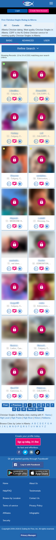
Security (6, 520)
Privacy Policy (35, 505)
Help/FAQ (7, 491)
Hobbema (46, 418)
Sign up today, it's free (28, 441)
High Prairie (16, 418)
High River (28, 418)
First (5, 405)
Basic (9, 40)
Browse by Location (12, 498)
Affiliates (7, 513)
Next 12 (31, 409)
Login (17, 11)
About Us (33, 483)
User (47, 40)
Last (41, 409)
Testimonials (35, 491)
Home (5, 483)
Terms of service (10, 505)
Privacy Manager (28, 535)
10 (24, 409)
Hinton (37, 418)
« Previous (16, 405)
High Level (4, 418)
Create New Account (38, 11)
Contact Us (34, 498)
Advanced (28, 40)
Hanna (48, 415)
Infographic (34, 513)
